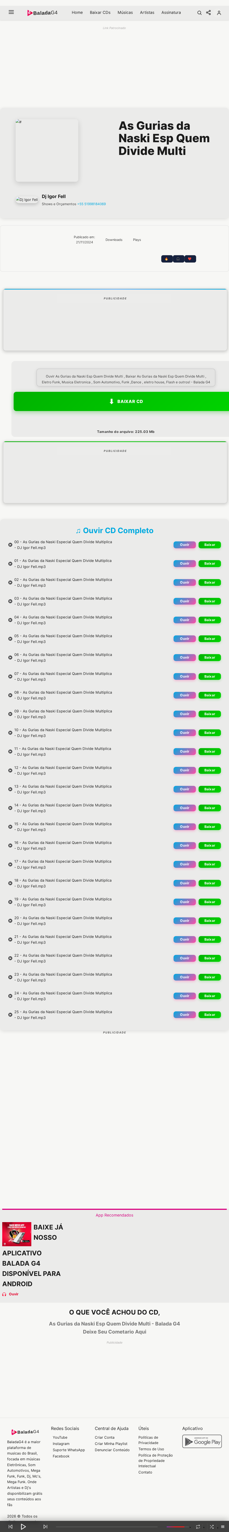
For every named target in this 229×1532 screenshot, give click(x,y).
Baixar (209, 545)
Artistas (147, 12)
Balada (45, 13)
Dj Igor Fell (54, 196)
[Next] (45, 1526)
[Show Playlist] (223, 1527)
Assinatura (171, 12)
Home (77, 12)
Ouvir (184, 545)
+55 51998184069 (91, 204)
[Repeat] (198, 1526)
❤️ (189, 259)
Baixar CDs (100, 12)
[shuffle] (212, 1526)
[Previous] (10, 1526)
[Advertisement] (115, 337)
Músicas (125, 12)
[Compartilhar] (208, 12)
